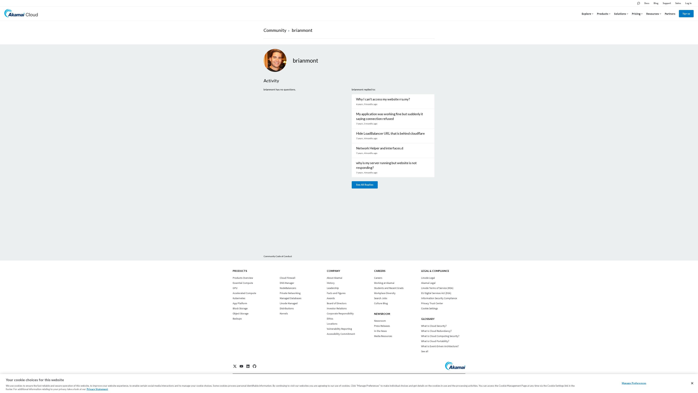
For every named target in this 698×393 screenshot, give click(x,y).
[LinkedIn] (248, 366)
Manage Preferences (634, 383)
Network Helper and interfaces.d (379, 148)
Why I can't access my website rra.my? (383, 99)
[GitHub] (254, 366)
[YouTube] (241, 366)
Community (275, 30)
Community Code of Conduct (278, 256)
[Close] (692, 383)
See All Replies (364, 184)
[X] (235, 366)
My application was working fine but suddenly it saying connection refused (389, 116)
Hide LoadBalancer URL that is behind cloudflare (390, 133)
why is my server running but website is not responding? (386, 165)
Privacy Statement (97, 389)
